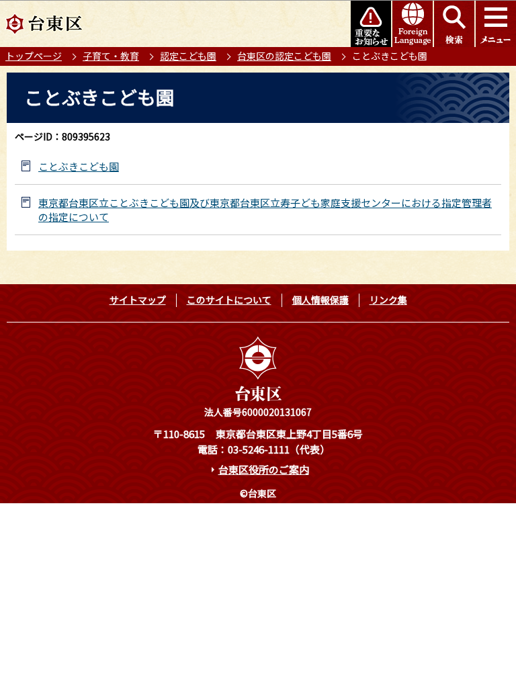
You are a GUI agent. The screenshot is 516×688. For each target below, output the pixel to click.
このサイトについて (229, 299)
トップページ (33, 55)
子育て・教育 (111, 55)
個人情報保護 (320, 299)
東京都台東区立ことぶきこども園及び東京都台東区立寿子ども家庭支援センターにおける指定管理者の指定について (265, 210)
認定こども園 (188, 55)
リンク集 (388, 299)
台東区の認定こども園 (284, 55)
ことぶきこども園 (78, 166)
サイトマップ (138, 299)
